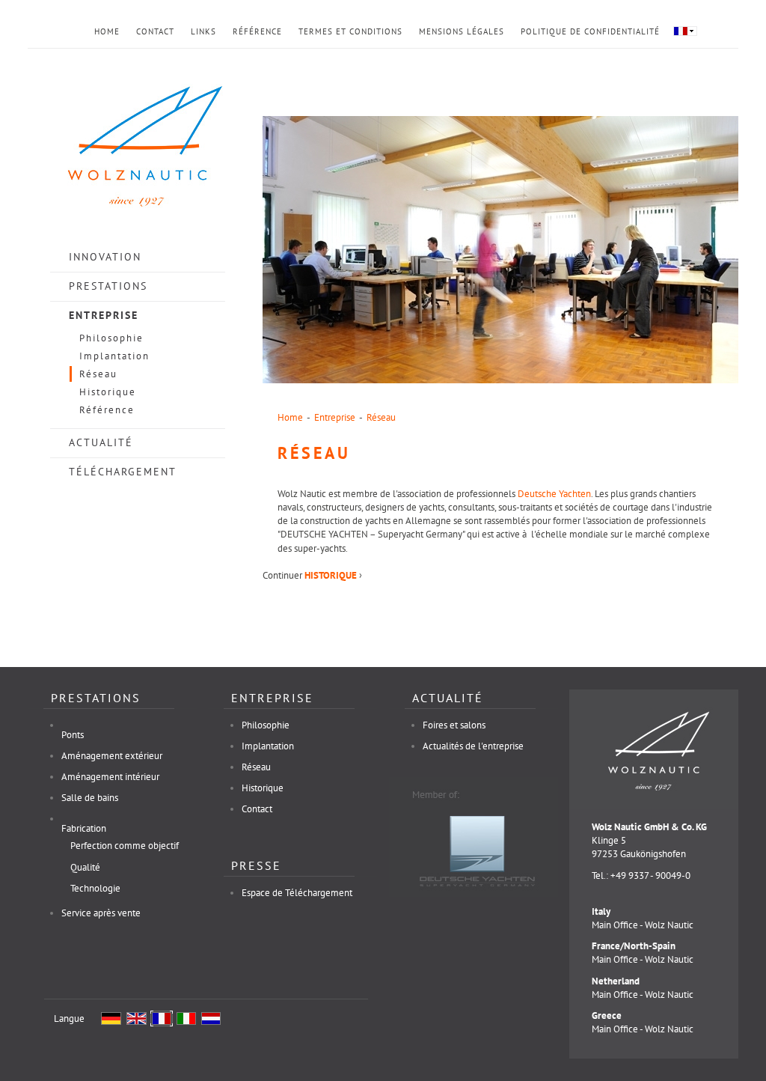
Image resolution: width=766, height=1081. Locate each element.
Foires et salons (454, 725)
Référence (257, 31)
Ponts (72, 734)
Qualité (85, 867)
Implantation (114, 356)
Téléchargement (123, 471)
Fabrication (83, 828)
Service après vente (101, 913)
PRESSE (256, 865)
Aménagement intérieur (110, 776)
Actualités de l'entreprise (473, 746)
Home (107, 31)
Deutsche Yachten (554, 493)
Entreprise (103, 315)
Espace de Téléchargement (297, 892)
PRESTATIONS (96, 697)
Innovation (105, 257)
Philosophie (111, 338)
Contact (155, 31)
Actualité (101, 442)
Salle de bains (89, 797)
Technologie (95, 888)
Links (203, 31)
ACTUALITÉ (447, 697)
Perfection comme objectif (124, 845)
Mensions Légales (461, 31)
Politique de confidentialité (590, 31)
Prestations (108, 286)
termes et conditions (350, 31)
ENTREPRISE (272, 697)
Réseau (98, 374)
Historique (107, 392)
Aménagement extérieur (111, 755)
